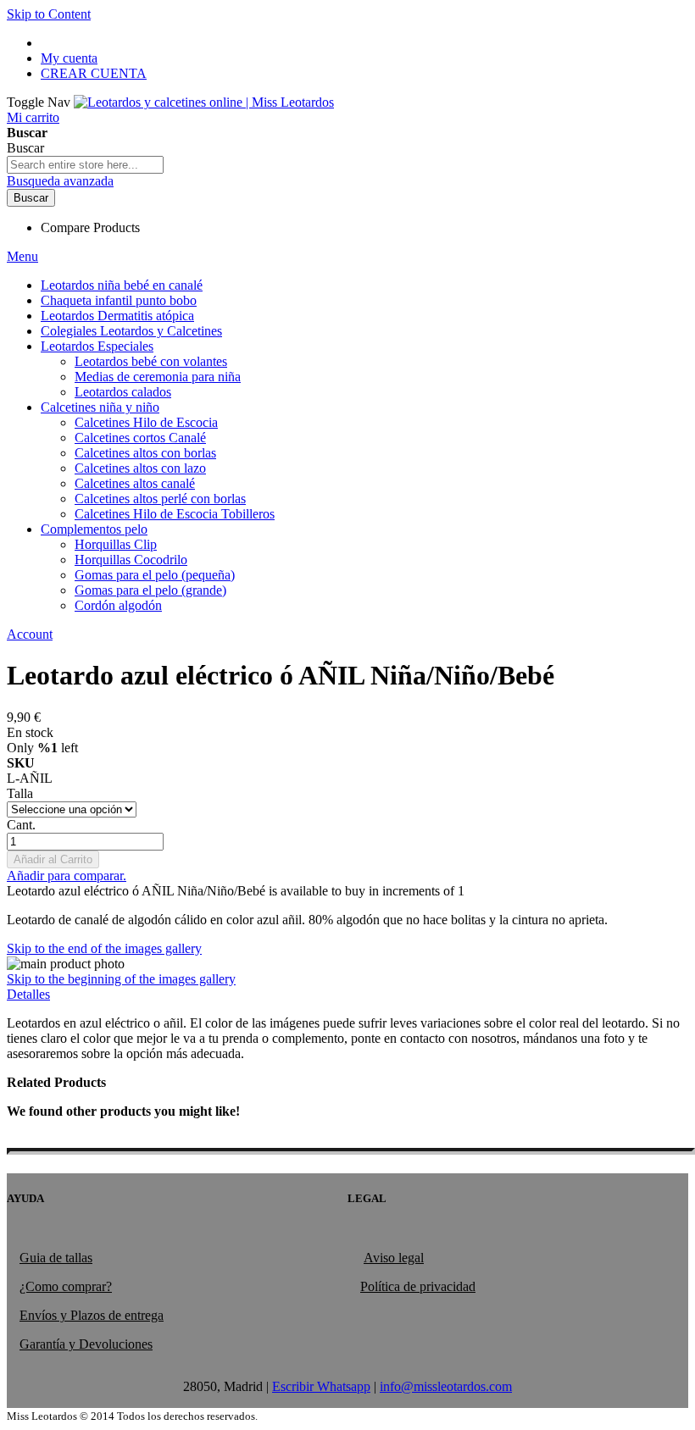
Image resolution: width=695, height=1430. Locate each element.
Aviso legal (394, 1257)
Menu (22, 256)
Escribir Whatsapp (321, 1386)
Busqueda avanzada (60, 181)
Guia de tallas (55, 1257)
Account (30, 634)
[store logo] (204, 102)
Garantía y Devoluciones (86, 1344)
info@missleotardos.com (446, 1386)
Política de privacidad (417, 1286)
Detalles (28, 994)
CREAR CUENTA (94, 73)
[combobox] (85, 165)
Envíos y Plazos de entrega (91, 1315)
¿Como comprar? (65, 1286)
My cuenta (69, 58)
